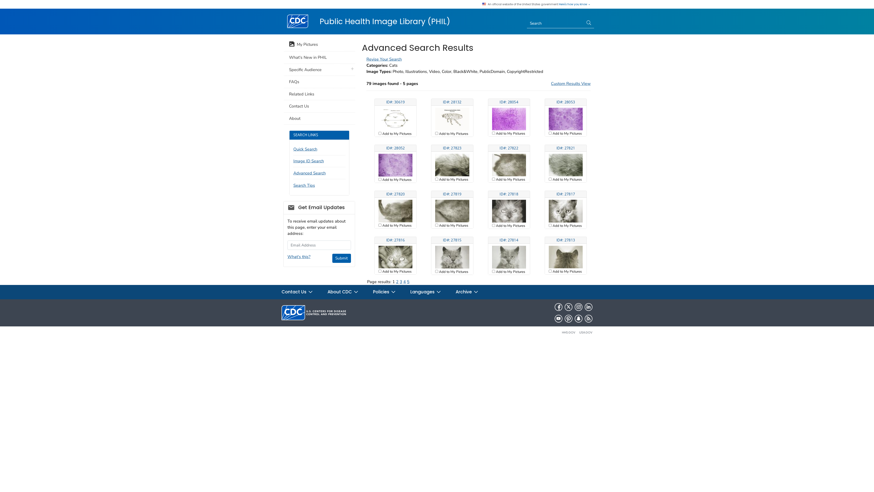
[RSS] (588, 319)
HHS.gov (568, 332)
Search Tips (304, 185)
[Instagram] (578, 307)
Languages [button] (423, 292)
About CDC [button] (340, 292)
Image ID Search (308, 161)
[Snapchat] (578, 319)
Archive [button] (464, 292)
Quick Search (305, 149)
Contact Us (299, 106)
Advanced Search (309, 173)
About (294, 118)
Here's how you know (573, 4)
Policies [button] (381, 292)
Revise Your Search (384, 59)
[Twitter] (568, 307)
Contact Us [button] (294, 292)
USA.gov (585, 332)
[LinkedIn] (588, 307)
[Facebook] (558, 307)
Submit (341, 258)
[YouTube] (558, 319)
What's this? (298, 256)
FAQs (294, 82)
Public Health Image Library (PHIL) (385, 21)
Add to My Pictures (396, 133)
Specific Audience (305, 69)
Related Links (301, 94)
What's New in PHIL (308, 57)
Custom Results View (571, 83)
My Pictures (306, 44)
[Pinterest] (568, 319)
